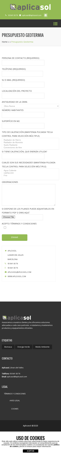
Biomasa (8, 347)
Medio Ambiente (42, 347)
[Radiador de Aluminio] (30, 142)
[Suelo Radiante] (30, 145)
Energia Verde (24, 347)
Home (5, 41)
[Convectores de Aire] (30, 147)
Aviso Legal (15, 400)
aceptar (30, 451)
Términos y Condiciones (15, 393)
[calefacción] (30, 173)
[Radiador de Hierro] (30, 140)
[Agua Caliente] (30, 170)
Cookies (14, 409)
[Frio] (30, 175)
